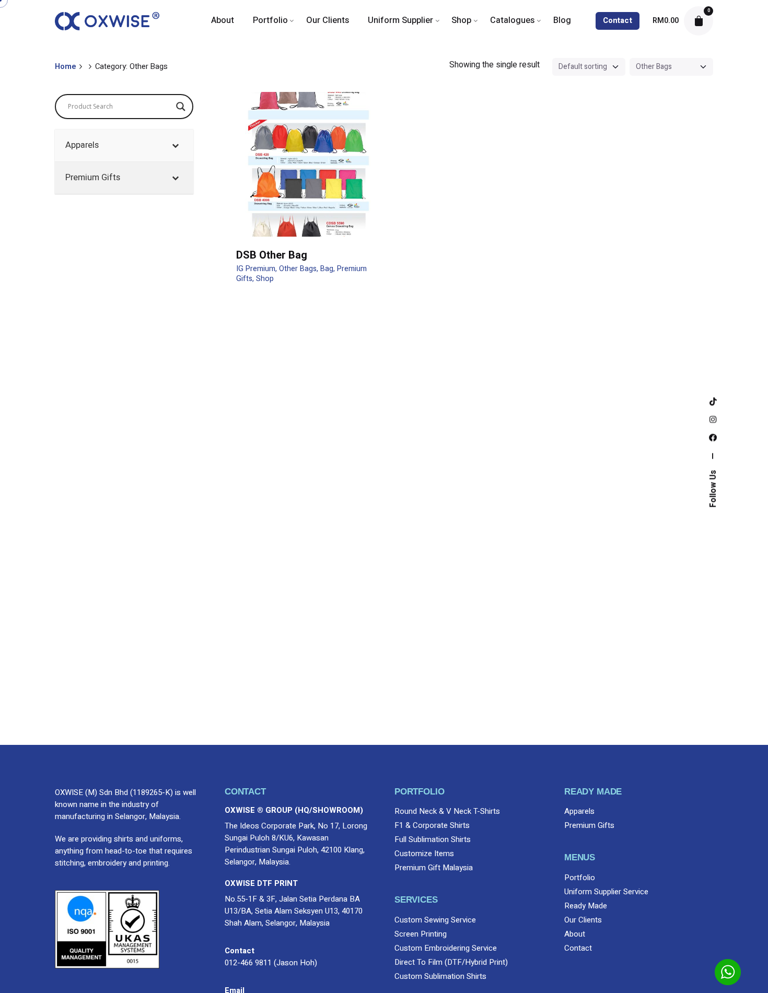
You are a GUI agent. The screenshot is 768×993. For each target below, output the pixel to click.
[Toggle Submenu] (175, 145)
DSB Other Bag (271, 255)
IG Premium (255, 268)
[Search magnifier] (180, 106)
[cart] (698, 21)
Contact (617, 20)
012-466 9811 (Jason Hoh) (271, 962)
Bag (326, 268)
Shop (265, 278)
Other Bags (298, 268)
